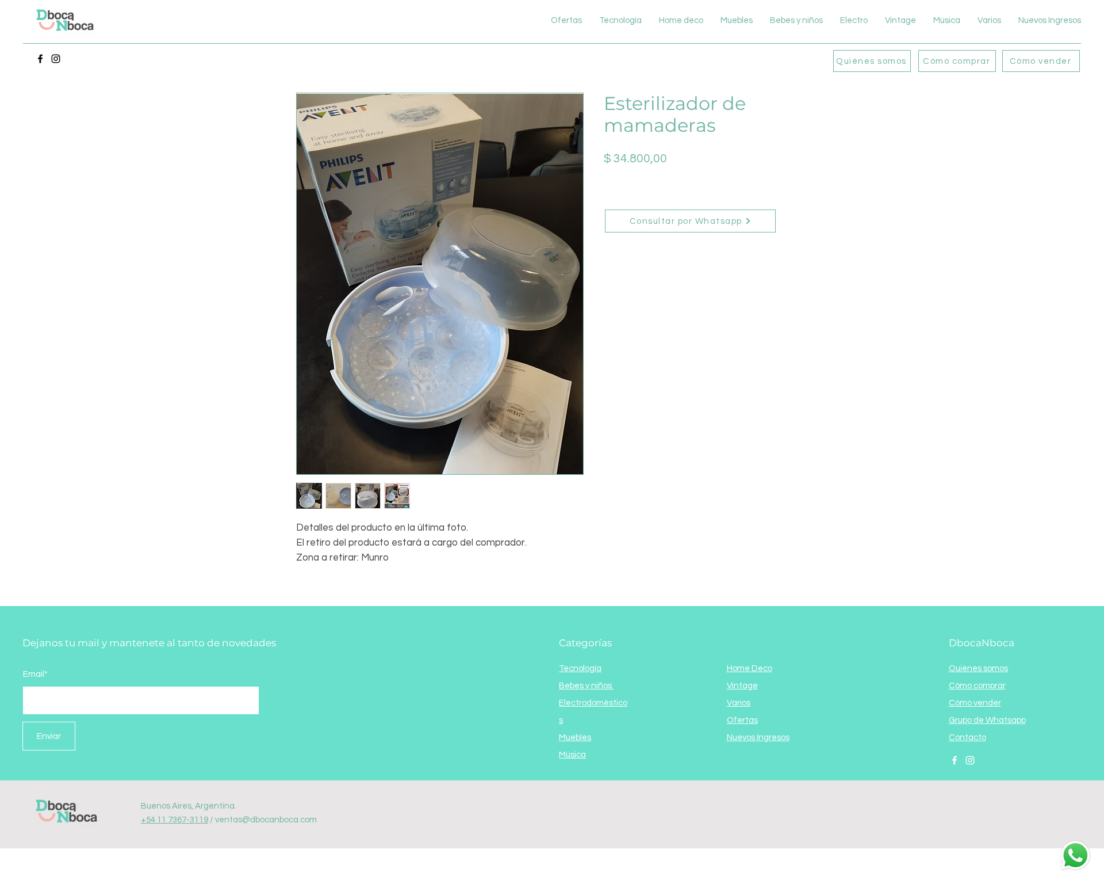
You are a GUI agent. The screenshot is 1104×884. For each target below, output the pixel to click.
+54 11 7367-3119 (174, 820)
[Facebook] (40, 58)
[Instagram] (56, 58)
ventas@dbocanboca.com (266, 820)
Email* (35, 674)
